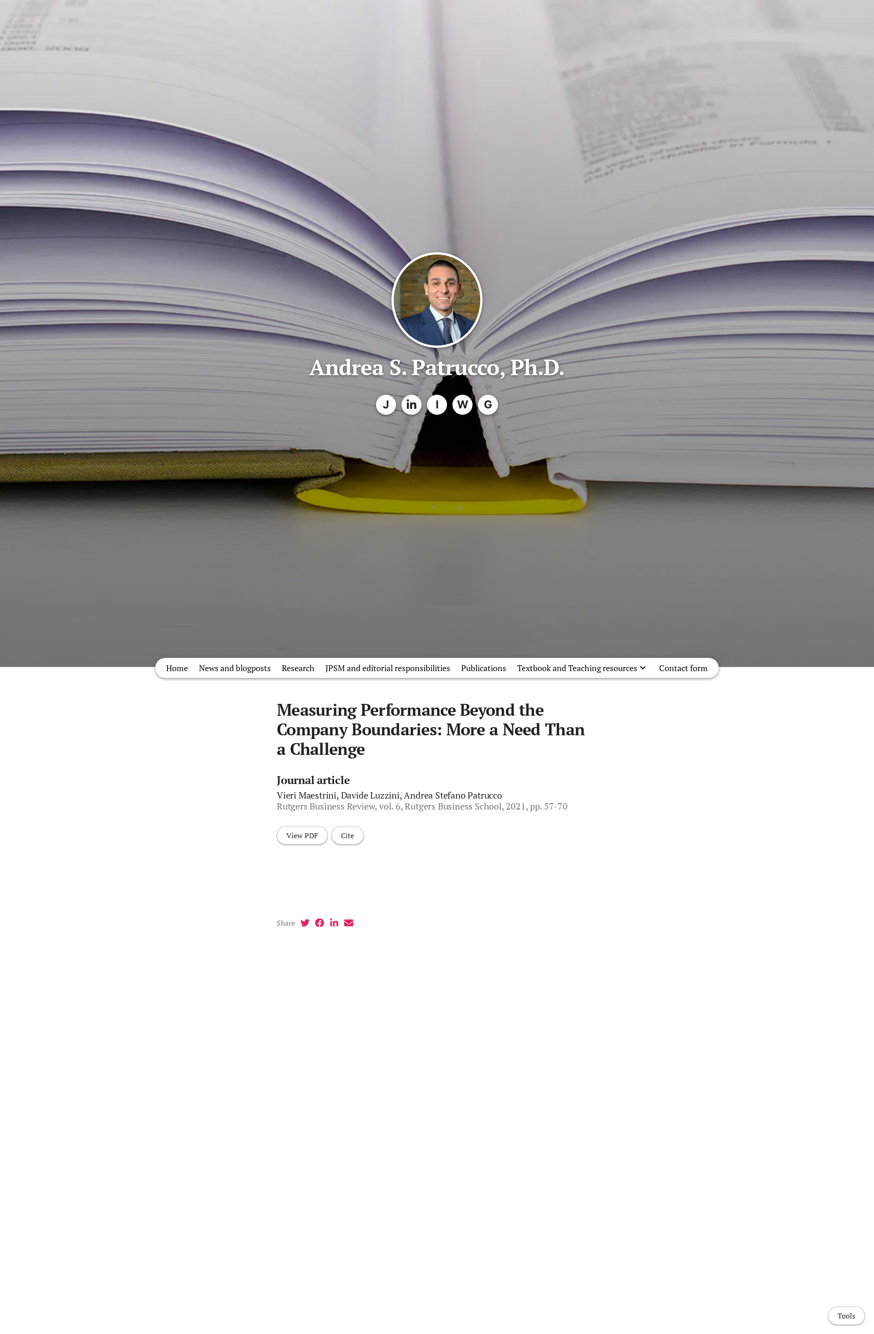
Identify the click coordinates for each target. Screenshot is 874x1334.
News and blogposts (235, 667)
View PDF (302, 835)
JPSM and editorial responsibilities (387, 667)
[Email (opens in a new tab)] (348, 922)
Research (298, 667)
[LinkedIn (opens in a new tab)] (334, 922)
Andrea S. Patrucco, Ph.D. (436, 367)
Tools (846, 1316)
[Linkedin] (411, 405)
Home (177, 667)
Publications (483, 667)
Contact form (683, 667)
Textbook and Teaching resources (577, 667)
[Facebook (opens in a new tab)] (319, 922)
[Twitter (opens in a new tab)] (305, 922)
